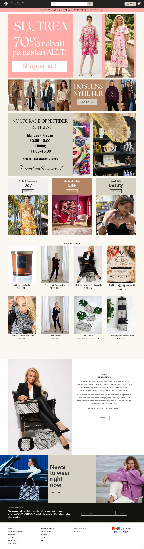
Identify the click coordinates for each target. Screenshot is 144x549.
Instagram (11, 534)
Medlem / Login (12, 540)
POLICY (43, 537)
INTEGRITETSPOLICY (46, 531)
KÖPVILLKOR (44, 534)
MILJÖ (42, 540)
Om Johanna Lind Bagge (15, 531)
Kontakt (10, 537)
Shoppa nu (28, 191)
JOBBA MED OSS (12, 543)
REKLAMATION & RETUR (47, 528)
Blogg (10, 528)
